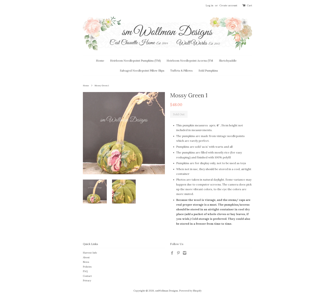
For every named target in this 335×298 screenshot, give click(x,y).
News (86, 262)
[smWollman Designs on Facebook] (172, 253)
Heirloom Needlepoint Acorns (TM (190, 60)
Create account (228, 5)
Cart (249, 5)
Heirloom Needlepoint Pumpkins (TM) (135, 60)
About (86, 257)
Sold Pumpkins (208, 70)
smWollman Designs (166, 290)
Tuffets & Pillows (181, 70)
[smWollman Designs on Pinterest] (178, 253)
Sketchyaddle (228, 60)
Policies (87, 266)
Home (100, 60)
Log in (209, 5)
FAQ (85, 271)
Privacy (87, 280)
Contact (87, 276)
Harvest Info (90, 252)
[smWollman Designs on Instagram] (185, 253)
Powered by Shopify (190, 290)
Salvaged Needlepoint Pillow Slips (142, 70)
